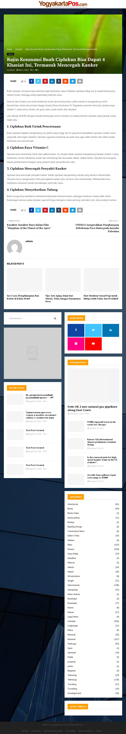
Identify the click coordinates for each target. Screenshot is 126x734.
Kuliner (71, 612)
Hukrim (71, 567)
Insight (71, 580)
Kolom (70, 607)
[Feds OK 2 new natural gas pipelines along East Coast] (93, 385)
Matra (70, 630)
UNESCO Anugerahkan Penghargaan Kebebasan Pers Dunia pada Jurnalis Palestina (97, 228)
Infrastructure (74, 576)
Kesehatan (72, 598)
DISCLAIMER (70, 731)
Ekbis (70, 544)
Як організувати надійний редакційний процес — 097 (39, 396)
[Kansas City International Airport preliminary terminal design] (76, 443)
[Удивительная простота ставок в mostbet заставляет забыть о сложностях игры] (15, 416)
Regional (72, 670)
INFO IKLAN (36, 731)
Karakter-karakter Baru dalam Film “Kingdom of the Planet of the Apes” (29, 226)
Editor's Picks (73, 535)
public (70, 666)
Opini (70, 648)
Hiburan (71, 562)
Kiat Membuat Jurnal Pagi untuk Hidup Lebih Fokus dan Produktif (101, 297)
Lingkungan (73, 625)
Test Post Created (35, 430)
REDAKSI (24, 731)
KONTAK (99, 731)
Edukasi (71, 540)
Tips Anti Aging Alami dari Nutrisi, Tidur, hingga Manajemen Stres (63, 298)
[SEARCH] (55, 318)
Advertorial (73, 504)
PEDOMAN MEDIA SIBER (53, 731)
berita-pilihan (74, 517)
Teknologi (72, 675)
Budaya (71, 522)
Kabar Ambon (74, 594)
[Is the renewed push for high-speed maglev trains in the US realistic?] (76, 461)
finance (71, 549)
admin (12, 70)
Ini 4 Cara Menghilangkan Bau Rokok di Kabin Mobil (23, 297)
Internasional (73, 585)
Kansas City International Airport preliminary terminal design (101, 442)
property (72, 661)
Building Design (75, 526)
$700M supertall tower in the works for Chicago (101, 423)
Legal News (73, 616)
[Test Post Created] (15, 434)
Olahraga (72, 643)
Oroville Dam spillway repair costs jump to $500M (101, 476)
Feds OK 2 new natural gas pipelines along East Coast (92, 408)
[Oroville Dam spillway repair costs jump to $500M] (76, 479)
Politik (70, 657)
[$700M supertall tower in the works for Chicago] (76, 426)
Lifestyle (10, 54)
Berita (70, 508)
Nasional (71, 634)
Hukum (71, 571)
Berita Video (73, 513)
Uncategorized (74, 693)
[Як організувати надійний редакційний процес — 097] (15, 399)
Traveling (72, 684)
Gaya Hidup (73, 553)
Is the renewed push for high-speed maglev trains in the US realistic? (102, 460)
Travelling (72, 688)
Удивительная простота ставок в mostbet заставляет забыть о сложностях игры (41, 415)
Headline (72, 558)
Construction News (76, 531)
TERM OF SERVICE (85, 731)
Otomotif (72, 652)
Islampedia (73, 589)
